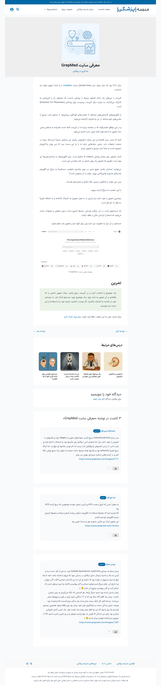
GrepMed (67, 85)
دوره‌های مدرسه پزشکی (86, 663)
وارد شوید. (96, 399)
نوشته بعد (39, 331)
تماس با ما (106, 663)
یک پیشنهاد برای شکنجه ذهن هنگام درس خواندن (91, 375)
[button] (17, 9)
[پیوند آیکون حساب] (12, 9)
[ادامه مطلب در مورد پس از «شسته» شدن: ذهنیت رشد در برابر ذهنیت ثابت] (69, 361)
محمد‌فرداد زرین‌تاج (108, 431)
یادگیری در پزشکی (80, 71)
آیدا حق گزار (111, 497)
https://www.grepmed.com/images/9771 (99, 459)
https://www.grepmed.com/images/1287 (99, 622)
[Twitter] (31, 664)
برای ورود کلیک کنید (72, 317)
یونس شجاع (110, 564)
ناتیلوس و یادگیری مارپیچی (115, 375)
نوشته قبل (121, 331)
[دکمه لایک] (115, 468)
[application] (45, 9)
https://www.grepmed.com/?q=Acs (102, 526)
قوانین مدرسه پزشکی (125, 663)
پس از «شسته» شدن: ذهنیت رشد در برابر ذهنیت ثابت (71, 376)
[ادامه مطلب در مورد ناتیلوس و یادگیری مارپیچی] (113, 361)
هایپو (111, 173)
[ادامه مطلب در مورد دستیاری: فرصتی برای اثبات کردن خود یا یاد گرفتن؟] (48, 361)
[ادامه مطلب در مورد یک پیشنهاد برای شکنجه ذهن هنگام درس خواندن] (91, 361)
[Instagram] (27, 664)
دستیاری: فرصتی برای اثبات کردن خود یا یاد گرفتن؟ (49, 376)
